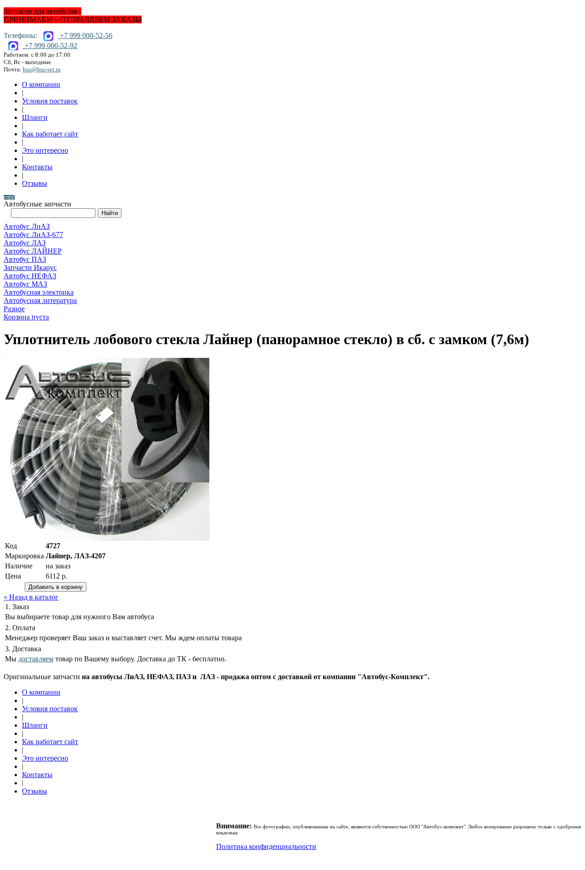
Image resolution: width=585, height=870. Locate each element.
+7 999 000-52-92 (51, 45)
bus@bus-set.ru (42, 69)
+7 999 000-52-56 (86, 35)
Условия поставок (50, 101)
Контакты (37, 167)
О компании (41, 84)
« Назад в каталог (31, 597)
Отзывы (34, 183)
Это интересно (45, 150)
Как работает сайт (50, 134)
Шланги (35, 117)
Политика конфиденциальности (266, 846)
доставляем (35, 659)
